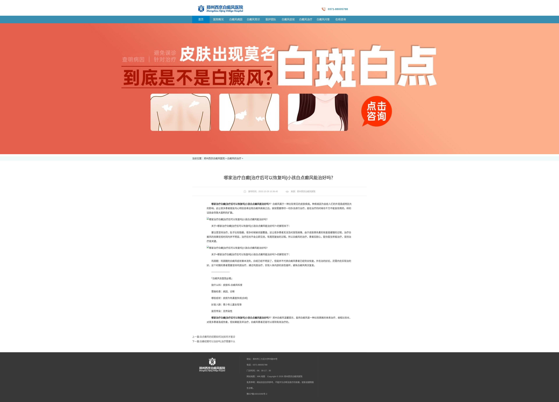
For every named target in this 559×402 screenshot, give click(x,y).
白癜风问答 (323, 19)
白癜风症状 (288, 19)
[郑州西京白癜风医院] (223, 8)
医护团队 (271, 19)
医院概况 (218, 19)
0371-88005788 (338, 9)
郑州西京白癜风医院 (214, 158)
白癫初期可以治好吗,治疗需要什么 (217, 341)
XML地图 (261, 376)
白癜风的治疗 (234, 158)
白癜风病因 (235, 19)
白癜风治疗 (305, 19)
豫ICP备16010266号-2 (257, 394)
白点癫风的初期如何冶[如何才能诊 (217, 337)
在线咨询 (340, 19)
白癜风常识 (253, 19)
